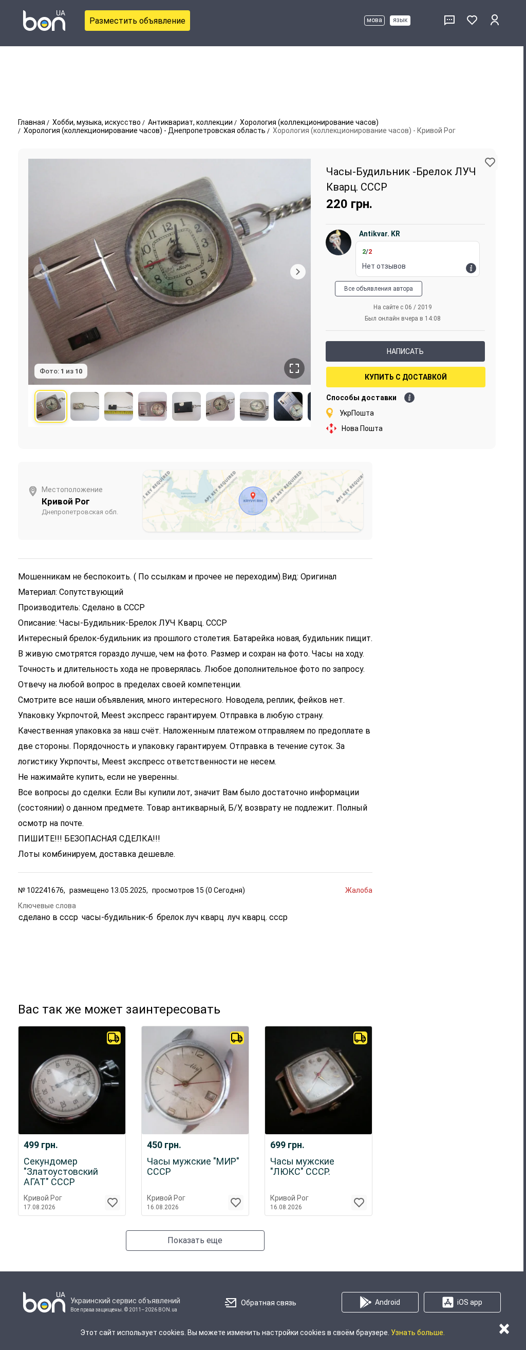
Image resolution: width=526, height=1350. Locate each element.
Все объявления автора (378, 288)
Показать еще (194, 1240)
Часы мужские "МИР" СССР (193, 1166)
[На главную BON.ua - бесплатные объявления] (44, 20)
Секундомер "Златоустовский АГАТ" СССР (61, 1171)
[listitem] (50, 406)
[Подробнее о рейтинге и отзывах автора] (471, 268)
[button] (490, 162)
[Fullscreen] (294, 368)
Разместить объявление (137, 21)
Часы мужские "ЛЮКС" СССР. (302, 1166)
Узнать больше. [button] (418, 1332)
